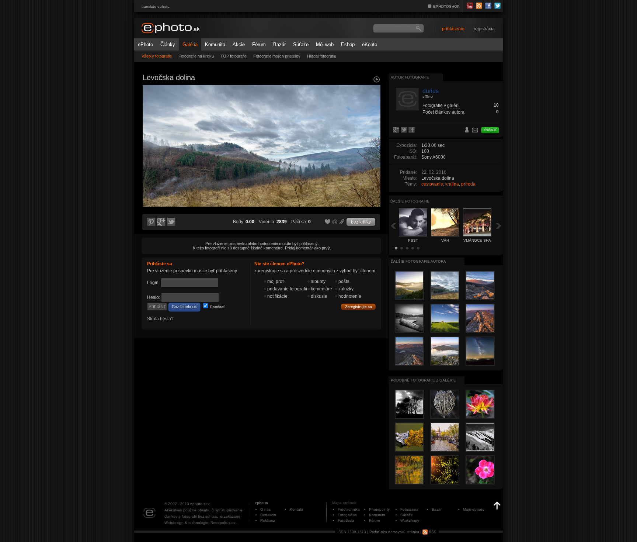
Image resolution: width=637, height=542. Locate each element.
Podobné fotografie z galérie (423, 380)
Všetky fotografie (157, 56)
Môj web (325, 44)
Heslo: (153, 297)
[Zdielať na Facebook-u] (412, 130)
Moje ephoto (473, 509)
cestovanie (432, 184)
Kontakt (296, 509)
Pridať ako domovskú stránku (394, 532)
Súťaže (301, 44)
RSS (432, 532)
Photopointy (379, 509)
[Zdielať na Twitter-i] (171, 222)
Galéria (190, 44)
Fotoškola (346, 520)
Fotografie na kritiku (196, 56)
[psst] (150, 149)
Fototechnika (349, 509)
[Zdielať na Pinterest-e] (151, 222)
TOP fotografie (233, 56)
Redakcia (268, 515)
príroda (468, 184)
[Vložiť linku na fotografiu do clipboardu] (342, 221)
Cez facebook (184, 306)
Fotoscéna (409, 509)
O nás (265, 509)
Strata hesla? (160, 318)
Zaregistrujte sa (358, 307)
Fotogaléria (347, 515)
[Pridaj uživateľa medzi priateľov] (467, 130)
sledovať (490, 129)
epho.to (261, 503)
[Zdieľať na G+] (161, 222)
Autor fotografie (410, 77)
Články (167, 44)
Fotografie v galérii (441, 105)
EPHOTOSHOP (446, 6)
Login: (153, 282)
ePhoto (145, 44)
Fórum (259, 44)
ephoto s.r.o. (201, 504)
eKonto (369, 44)
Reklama (267, 520)
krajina (452, 184)
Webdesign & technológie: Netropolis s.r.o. (200, 523)
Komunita (215, 44)
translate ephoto (156, 6)
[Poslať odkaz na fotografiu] (335, 223)
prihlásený (308, 243)
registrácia (484, 28)
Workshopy (409, 520)
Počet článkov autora (443, 112)
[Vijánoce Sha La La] (372, 149)
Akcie (239, 44)
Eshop (348, 44)
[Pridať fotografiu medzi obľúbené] (327, 222)
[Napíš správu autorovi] (475, 131)
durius (430, 91)
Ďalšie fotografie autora (418, 261)
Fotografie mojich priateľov (276, 56)
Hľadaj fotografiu (321, 56)
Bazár (279, 44)
